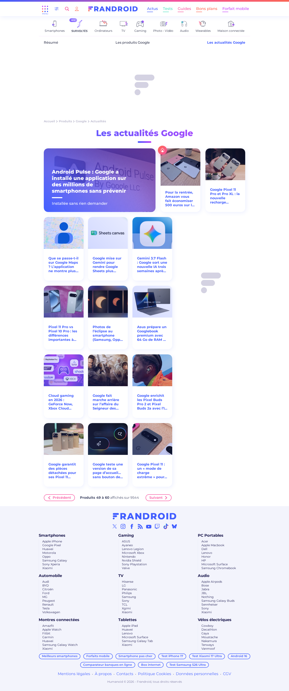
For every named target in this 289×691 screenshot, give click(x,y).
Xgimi (126, 608)
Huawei (47, 549)
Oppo (46, 557)
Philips (127, 593)
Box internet (151, 665)
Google (81, 121)
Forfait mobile (235, 8)
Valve (126, 568)
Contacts (124, 673)
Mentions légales (74, 673)
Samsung (129, 597)
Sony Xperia (51, 564)
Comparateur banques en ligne (107, 665)
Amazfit (48, 626)
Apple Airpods (211, 582)
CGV (227, 673)
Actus (152, 8)
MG (44, 597)
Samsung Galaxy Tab (137, 641)
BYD (45, 585)
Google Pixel (51, 545)
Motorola (49, 553)
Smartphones (52, 535)
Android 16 (239, 656)
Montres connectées (59, 619)
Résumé (51, 42)
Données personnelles (197, 673)
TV (120, 575)
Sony (125, 601)
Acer (204, 541)
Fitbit (46, 633)
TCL (124, 604)
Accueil (49, 121)
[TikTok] (165, 526)
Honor (206, 557)
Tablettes (127, 619)
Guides (184, 8)
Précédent (62, 498)
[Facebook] (131, 526)
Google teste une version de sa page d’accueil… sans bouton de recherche (108, 470)
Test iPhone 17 (172, 656)
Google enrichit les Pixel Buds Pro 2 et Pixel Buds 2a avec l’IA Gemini (152, 402)
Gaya (205, 633)
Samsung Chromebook (218, 568)
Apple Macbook (212, 545)
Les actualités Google (226, 42)
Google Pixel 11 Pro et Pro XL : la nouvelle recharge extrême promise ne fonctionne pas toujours (225, 196)
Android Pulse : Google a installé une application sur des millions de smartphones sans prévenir (89, 181)
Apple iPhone (52, 541)
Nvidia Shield (131, 560)
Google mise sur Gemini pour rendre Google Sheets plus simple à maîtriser (107, 264)
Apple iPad (130, 626)
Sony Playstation (134, 564)
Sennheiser (209, 604)
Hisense (127, 582)
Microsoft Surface (214, 564)
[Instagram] (123, 526)
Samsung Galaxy (54, 560)
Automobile (50, 575)
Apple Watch (51, 629)
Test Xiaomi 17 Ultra (207, 656)
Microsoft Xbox (133, 553)
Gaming (126, 535)
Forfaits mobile (98, 656)
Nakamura (209, 641)
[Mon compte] (77, 8)
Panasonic (129, 589)
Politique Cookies (154, 673)
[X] (114, 526)
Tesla (46, 608)
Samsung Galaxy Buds (218, 601)
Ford (45, 593)
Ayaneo (127, 545)
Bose (205, 585)
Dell (204, 549)
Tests (168, 8)
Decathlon (209, 629)
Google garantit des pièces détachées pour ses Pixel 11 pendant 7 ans (62, 470)
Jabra (205, 589)
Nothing (207, 597)
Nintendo (129, 557)
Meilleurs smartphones (59, 656)
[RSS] (140, 526)
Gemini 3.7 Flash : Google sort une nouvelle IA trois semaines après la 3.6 (152, 264)
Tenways (207, 645)
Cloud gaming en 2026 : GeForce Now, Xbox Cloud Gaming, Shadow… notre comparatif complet (62, 402)
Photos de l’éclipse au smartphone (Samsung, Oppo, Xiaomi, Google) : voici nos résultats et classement (108, 333)
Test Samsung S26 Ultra (187, 665)
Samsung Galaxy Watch (60, 645)
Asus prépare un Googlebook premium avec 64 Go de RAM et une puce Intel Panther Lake (152, 333)
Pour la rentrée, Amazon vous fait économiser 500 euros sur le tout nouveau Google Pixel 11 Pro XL (179, 198)
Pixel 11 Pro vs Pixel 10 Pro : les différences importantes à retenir (62, 333)
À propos (103, 673)
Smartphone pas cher (135, 656)
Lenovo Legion (133, 549)
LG (124, 585)
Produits (65, 121)
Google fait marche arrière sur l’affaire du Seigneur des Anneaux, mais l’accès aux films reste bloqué (107, 402)
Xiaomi (47, 568)
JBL (204, 593)
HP (203, 560)
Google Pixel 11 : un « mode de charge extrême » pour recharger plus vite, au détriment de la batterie (151, 470)
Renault (48, 604)
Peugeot (48, 601)
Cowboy (207, 626)
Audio (203, 575)
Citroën (47, 589)
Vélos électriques (214, 619)
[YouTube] (148, 526)
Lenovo (206, 553)
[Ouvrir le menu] (45, 9)
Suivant (156, 498)
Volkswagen (51, 612)
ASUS (126, 541)
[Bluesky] (174, 526)
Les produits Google (133, 42)
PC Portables (210, 535)
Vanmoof (208, 649)
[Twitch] (157, 526)
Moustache (209, 637)
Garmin (48, 637)
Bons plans (206, 8)
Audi (45, 582)
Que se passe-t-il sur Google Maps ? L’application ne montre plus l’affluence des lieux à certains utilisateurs (63, 264)
